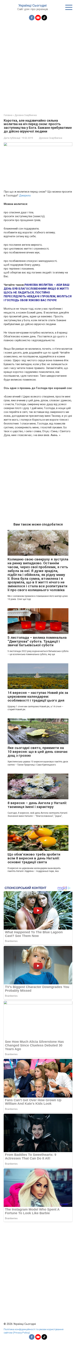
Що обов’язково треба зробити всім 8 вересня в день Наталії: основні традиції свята (34, 858)
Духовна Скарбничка (50, 138)
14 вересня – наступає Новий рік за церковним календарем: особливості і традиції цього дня (38, 696)
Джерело (25, 195)
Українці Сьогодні (32, 5)
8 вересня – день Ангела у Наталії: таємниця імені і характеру (37, 805)
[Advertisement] (38, 65)
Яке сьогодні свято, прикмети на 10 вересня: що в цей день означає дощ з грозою (38, 752)
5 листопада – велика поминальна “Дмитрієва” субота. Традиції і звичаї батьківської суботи (37, 641)
